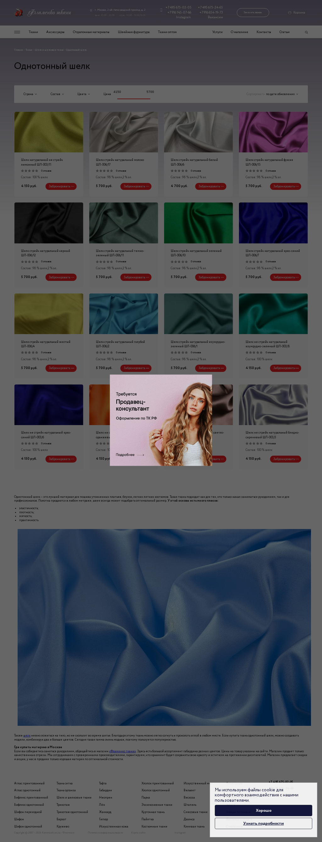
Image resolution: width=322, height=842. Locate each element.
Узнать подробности (263, 823)
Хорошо (263, 810)
